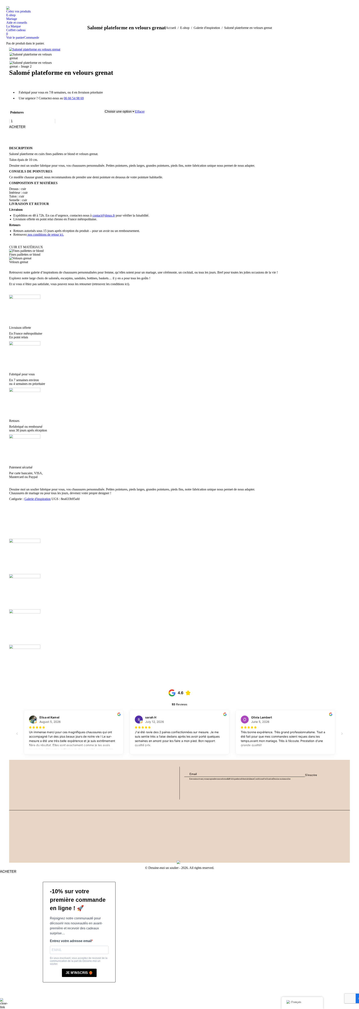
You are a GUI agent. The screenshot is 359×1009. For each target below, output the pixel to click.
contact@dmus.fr (103, 215)
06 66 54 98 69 (74, 98)
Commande (31, 37)
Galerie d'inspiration (37, 499)
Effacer (140, 111)
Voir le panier (15, 37)
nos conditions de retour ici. (45, 234)
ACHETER (17, 127)
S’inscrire (311, 775)
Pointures (17, 112)
